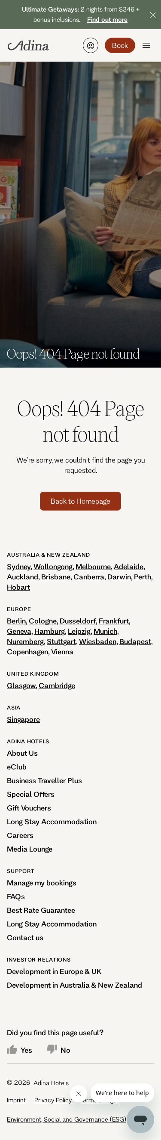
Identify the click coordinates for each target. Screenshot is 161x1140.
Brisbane (55, 577)
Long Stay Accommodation (52, 821)
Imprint (16, 1100)
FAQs (16, 896)
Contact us (25, 937)
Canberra (88, 577)
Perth (142, 577)
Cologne (43, 621)
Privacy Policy (53, 1100)
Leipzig (79, 631)
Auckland (22, 577)
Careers (20, 835)
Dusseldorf (78, 621)
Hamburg (49, 631)
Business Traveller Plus (44, 780)
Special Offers (31, 794)
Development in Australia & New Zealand (74, 985)
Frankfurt (114, 621)
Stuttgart (61, 641)
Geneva (19, 631)
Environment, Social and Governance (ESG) (66, 1119)
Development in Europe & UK (54, 971)
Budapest (135, 641)
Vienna (62, 651)
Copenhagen (27, 651)
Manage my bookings (41, 883)
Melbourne (93, 566)
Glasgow (21, 685)
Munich (105, 631)
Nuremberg (25, 641)
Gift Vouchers (29, 808)
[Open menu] (146, 45)
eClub (17, 767)
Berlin (16, 621)
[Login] (90, 45)
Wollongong (53, 566)
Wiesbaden (97, 641)
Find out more (107, 19)
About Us (22, 753)
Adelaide (128, 566)
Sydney (18, 566)
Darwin (119, 577)
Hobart (18, 587)
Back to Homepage (80, 501)
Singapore (23, 719)
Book (120, 45)
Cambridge (57, 685)
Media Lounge (29, 849)
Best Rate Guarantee (41, 910)
